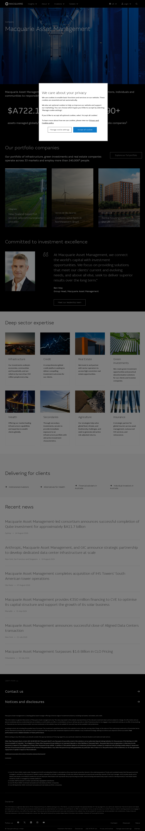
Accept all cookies (85, 130)
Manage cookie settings (59, 130)
